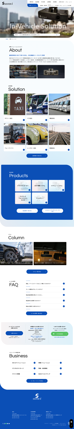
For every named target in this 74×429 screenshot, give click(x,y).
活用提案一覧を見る (37, 155)
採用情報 (55, 1)
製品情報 (37, 1)
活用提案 (41, 5)
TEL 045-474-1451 (15, 416)
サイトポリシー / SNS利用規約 (54, 423)
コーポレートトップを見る (37, 381)
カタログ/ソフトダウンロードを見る (52, 210)
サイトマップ (46, 423)
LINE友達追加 (59, 334)
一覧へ (57, 34)
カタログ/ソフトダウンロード (51, 5)
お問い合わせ (61, 1)
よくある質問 (68, 5)
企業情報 (49, 1)
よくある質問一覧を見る (36, 313)
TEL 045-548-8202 (49, 416)
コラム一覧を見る (37, 271)
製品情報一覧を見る (27, 210)
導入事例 (43, 1)
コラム (67, 1)
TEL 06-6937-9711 (34, 417)
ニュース (70, 1)
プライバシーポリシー (63, 423)
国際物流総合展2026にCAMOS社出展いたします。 (31, 34)
